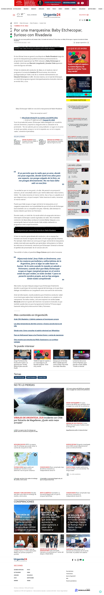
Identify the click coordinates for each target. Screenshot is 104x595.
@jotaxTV (33, 118)
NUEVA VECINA (71, 444)
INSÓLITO (71, 210)
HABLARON (71, 168)
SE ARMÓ (76, 357)
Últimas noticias (6, 9)
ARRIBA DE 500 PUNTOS (74, 423)
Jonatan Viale (42, 377)
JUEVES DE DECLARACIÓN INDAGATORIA (48, 550)
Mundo (26, 9)
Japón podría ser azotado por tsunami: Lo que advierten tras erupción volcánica (24, 469)
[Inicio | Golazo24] (89, 20)
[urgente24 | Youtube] (87, 20)
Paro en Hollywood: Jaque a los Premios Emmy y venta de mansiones (38, 335)
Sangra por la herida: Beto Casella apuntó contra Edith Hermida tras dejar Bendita (60, 364)
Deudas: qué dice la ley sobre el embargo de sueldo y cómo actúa (25, 494)
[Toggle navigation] (14, 14)
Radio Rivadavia (31, 377)
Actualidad (17, 9)
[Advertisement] (39, 94)
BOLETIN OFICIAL (73, 191)
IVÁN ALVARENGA (74, 176)
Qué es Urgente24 (71, 576)
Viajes (100, 9)
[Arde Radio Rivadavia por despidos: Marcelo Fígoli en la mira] (43, 142)
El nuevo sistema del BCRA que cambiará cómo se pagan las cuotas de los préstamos (78, 404)
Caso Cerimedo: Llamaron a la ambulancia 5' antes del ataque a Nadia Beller (52, 552)
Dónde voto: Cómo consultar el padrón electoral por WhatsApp (36, 330)
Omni (60, 9)
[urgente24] (20, 561)
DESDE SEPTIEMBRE (73, 403)
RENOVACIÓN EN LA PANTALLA (22, 357)
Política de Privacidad (29, 588)
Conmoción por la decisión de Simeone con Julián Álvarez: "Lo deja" (74, 170)
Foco (54, 9)
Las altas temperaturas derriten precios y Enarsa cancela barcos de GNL (38, 325)
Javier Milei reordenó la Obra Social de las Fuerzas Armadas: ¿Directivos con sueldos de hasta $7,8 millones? (74, 194)
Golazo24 (82, 9)
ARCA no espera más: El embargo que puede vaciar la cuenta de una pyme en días (25, 446)
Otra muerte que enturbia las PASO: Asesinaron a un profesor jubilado (36, 340)
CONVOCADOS (45, 467)
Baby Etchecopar (19, 377)
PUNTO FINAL (71, 467)
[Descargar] (11, 34)
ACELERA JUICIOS (20, 444)
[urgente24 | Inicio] (88, 583)
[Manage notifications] (100, 591)
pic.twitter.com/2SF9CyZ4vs (48, 118)
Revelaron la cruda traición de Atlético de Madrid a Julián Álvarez (74, 212)
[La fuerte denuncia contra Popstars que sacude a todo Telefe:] (81, 359)
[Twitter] (11, 26)
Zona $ (74, 9)
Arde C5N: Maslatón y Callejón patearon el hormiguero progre (36, 319)
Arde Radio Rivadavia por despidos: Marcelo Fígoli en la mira (55, 141)
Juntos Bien (92, 9)
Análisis (41, 9)
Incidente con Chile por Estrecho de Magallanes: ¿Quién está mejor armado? (38, 420)
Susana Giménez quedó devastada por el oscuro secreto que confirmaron (74, 184)
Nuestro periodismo (71, 581)
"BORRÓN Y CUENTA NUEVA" (61, 357)
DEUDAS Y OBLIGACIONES (22, 493)
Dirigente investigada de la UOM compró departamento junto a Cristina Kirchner (78, 446)
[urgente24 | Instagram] (84, 20)
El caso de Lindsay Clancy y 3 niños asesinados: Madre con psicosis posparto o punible (25, 551)
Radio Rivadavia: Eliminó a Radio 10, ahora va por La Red (30, 141)
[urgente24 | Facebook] (80, 20)
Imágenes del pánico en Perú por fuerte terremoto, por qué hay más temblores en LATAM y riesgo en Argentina (25, 523)
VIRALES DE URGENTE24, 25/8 (29, 417)
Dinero (67, 9)
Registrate (82, 15)
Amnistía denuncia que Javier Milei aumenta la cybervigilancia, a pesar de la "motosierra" (51, 523)
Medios (33, 9)
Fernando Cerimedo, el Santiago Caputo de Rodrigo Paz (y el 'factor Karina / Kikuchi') (77, 525)
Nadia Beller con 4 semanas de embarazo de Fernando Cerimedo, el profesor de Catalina (77, 551)
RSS (67, 578)
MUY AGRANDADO (39, 357)
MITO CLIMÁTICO (46, 493)
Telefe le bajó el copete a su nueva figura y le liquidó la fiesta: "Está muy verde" (78, 68)
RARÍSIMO (69, 549)
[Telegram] (11, 31)
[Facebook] (11, 23)
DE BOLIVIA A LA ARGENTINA (76, 516)
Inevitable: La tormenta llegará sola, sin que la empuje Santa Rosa (50, 494)
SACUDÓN (71, 202)
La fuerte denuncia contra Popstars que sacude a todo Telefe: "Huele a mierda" (80, 364)
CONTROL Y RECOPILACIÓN (49, 514)
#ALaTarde (26, 118)
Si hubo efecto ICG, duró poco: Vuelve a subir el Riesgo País (77, 425)
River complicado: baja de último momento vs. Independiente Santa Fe (52, 469)
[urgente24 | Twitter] (82, 20)
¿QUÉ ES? (70, 181)
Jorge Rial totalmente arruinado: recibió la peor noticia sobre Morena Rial (74, 204)
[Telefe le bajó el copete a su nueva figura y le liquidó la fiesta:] (42, 359)
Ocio (48, 9)
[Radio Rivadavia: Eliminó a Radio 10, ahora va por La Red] (18, 142)
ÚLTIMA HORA (19, 467)
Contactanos (69, 573)
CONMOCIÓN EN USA (21, 549)
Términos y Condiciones (19, 588)
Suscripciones (69, 571)
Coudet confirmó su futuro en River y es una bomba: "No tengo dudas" (77, 469)
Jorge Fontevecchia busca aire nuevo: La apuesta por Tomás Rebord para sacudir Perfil (21, 364)
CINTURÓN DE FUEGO (22, 516)
